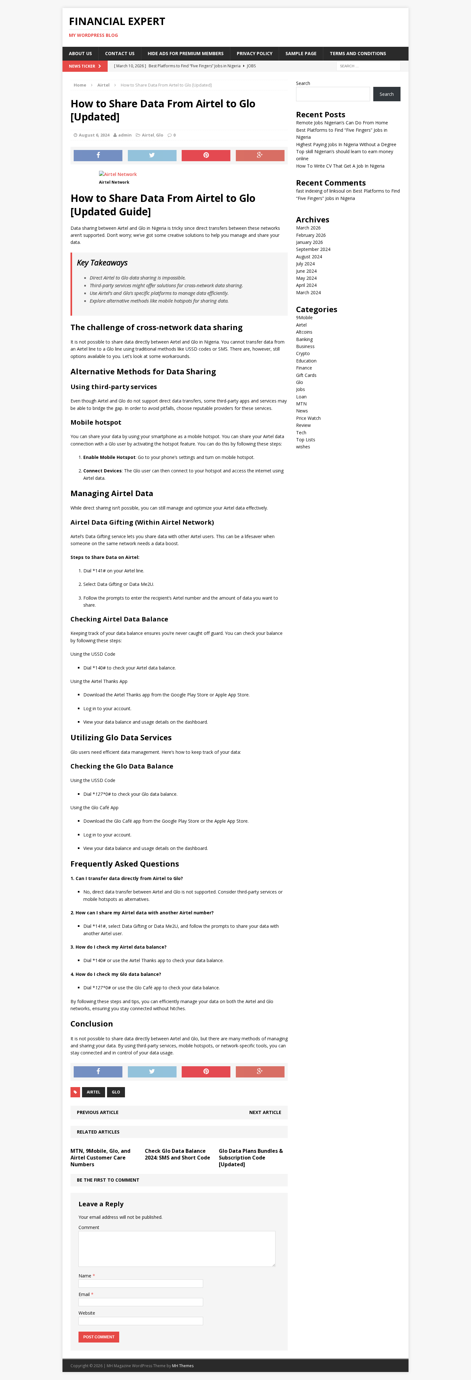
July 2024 (305, 264)
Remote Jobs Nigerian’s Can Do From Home (342, 123)
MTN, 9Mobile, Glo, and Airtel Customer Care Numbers (100, 1157)
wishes (303, 447)
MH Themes (183, 1365)
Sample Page (301, 53)
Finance (304, 368)
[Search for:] (368, 65)
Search (303, 83)
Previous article (98, 1112)
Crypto (303, 353)
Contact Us (120, 53)
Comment (88, 1227)
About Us (80, 53)
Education (306, 361)
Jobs (300, 389)
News (302, 411)
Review (303, 425)
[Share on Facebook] (98, 156)
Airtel (148, 135)
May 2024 (306, 278)
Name (85, 1276)
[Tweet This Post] (152, 156)
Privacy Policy (254, 53)
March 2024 (308, 292)
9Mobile (304, 317)
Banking (304, 339)
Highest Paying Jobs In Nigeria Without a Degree (346, 144)
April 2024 (306, 285)
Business (305, 346)
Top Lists (305, 439)
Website (86, 1313)
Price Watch (308, 418)
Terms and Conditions (358, 53)
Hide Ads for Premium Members (186, 53)
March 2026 (308, 228)
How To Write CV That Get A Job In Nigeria (340, 166)
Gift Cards (306, 375)
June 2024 (306, 271)
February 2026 (311, 235)
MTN (301, 404)
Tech (301, 432)
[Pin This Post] (206, 156)
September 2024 (313, 249)
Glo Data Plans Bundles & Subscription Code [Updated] (251, 1157)
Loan (301, 397)
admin (125, 135)
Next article (265, 1112)
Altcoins (304, 332)
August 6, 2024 (94, 135)
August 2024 (309, 257)
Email (84, 1294)
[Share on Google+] (260, 156)
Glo (159, 135)
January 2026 (309, 242)
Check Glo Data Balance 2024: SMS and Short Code (177, 1154)
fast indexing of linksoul (320, 191)
